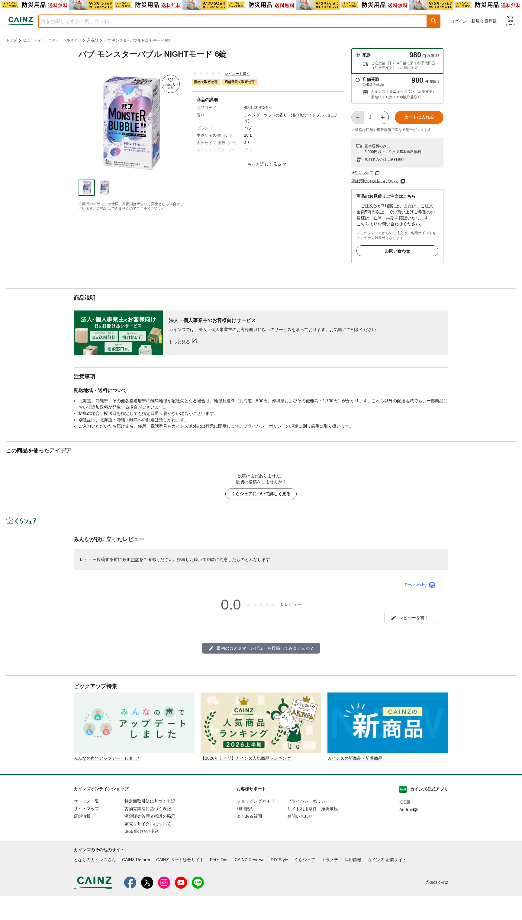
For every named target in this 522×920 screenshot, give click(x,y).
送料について (362, 172)
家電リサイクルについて (147, 823)
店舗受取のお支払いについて (374, 181)
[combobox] (228, 21)
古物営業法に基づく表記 (147, 808)
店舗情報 (82, 816)
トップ (11, 40)
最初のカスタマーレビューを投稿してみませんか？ (265, 648)
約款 (134, 559)
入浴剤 (92, 40)
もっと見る (179, 342)
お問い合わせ (397, 250)
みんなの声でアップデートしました (107, 758)
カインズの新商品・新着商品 (354, 758)
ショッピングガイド (256, 801)
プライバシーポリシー (308, 801)
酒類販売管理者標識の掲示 (149, 816)
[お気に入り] (171, 84)
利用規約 (245, 808)
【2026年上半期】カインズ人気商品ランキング (246, 758)
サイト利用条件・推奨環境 (312, 808)
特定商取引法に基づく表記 (149, 801)
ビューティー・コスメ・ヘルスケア (52, 40)
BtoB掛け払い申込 (141, 831)
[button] (433, 21)
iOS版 (405, 802)
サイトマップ (86, 808)
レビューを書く (237, 74)
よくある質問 (249, 816)
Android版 (408, 809)
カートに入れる (419, 117)
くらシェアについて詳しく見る (261, 493)
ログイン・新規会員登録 (473, 21)
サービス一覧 (86, 801)
